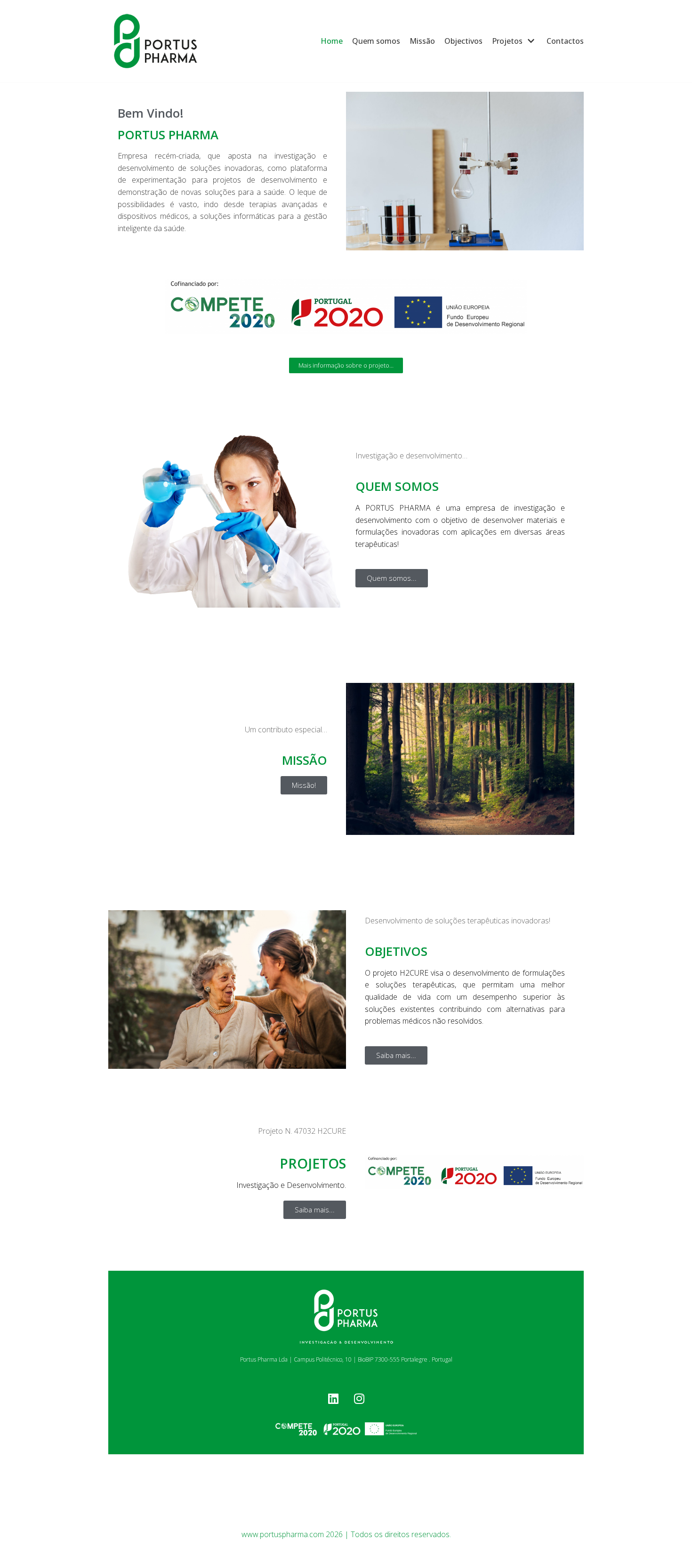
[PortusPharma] (155, 41)
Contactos (565, 41)
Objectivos (463, 41)
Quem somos (376, 41)
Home (332, 41)
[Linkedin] (333, 1399)
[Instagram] (359, 1399)
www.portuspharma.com (282, 1534)
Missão (422, 41)
